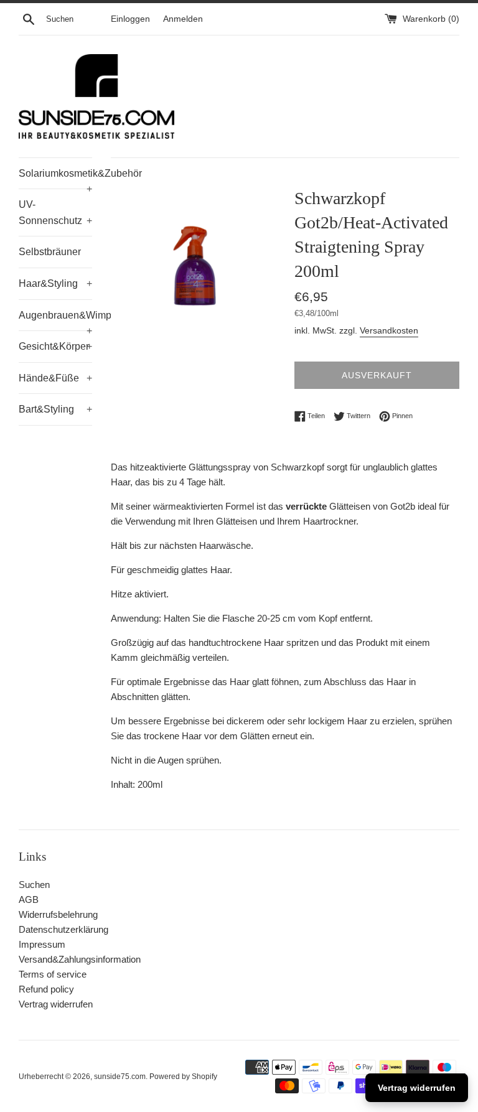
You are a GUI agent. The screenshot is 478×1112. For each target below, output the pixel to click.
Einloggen (130, 19)
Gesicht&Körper (55, 346)
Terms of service (53, 974)
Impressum (42, 944)
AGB (29, 899)
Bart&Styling (55, 409)
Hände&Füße (55, 378)
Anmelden (183, 19)
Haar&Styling (55, 283)
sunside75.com (120, 1076)
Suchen (34, 884)
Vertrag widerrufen (56, 1004)
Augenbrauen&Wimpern (55, 320)
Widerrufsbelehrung (58, 914)
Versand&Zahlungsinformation (80, 959)
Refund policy (46, 989)
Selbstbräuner (50, 251)
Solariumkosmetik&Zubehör (55, 178)
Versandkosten (389, 330)
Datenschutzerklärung (63, 929)
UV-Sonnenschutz (55, 212)
